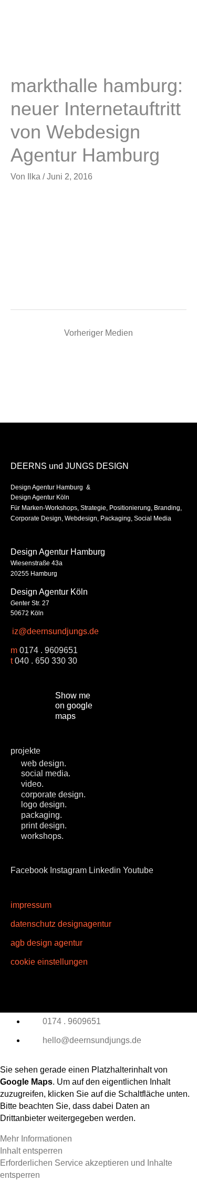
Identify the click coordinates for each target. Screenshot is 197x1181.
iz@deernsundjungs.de (55, 631)
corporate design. (53, 794)
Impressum (31, 904)
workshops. (42, 835)
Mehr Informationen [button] (36, 1138)
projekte (25, 750)
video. (32, 783)
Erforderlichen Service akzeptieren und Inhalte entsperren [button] (86, 1168)
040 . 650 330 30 (46, 660)
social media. (45, 773)
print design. (44, 825)
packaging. (41, 814)
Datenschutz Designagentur (61, 923)
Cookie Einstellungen (49, 961)
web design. (43, 763)
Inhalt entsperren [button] (31, 1150)
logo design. (44, 804)
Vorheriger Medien (98, 332)
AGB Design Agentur (46, 942)
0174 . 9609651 (48, 650)
